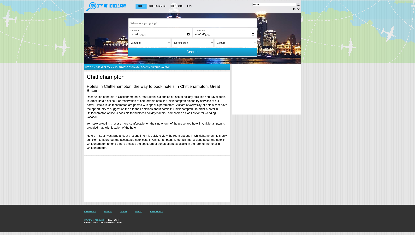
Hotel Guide (176, 6)
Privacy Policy (156, 211)
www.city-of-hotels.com (94, 220)
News (189, 6)
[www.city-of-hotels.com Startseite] (106, 6)
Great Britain (104, 67)
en (294, 9)
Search (192, 52)
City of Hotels (90, 211)
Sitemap (138, 211)
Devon (144, 67)
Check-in (135, 30)
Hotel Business (157, 6)
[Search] (298, 5)
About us (108, 211)
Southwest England (126, 67)
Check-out (200, 30)
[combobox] (193, 23)
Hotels (141, 6)
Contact (123, 211)
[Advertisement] (157, 179)
